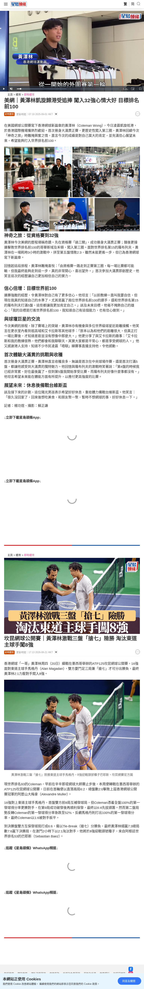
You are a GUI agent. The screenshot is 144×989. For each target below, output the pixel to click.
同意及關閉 (128, 980)
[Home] (18, 4)
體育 (18, 94)
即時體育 (29, 94)
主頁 (10, 94)
